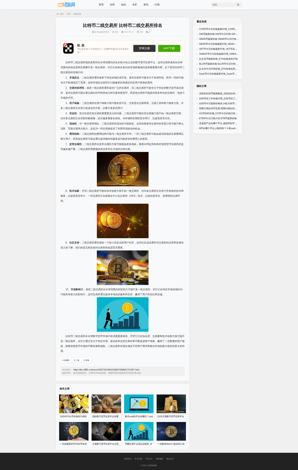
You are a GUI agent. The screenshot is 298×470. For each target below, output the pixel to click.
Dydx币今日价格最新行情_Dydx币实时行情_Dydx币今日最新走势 (233, 73)
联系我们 (128, 459)
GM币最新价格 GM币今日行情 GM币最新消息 (223, 34)
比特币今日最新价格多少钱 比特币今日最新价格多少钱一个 (229, 103)
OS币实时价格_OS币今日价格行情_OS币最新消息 (225, 113)
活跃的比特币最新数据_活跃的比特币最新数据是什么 (226, 93)
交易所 (66, 360)
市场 (86, 360)
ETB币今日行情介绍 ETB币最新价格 (218, 118)
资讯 (145, 4)
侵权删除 (159, 459)
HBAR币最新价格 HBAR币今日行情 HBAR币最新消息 (227, 39)
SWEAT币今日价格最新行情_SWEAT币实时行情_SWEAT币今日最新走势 (237, 54)
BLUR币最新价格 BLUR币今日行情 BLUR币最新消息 (226, 63)
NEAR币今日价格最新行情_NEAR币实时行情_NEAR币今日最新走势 (234, 44)
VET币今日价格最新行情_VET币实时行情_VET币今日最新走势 (231, 49)
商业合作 (170, 459)
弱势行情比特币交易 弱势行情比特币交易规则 (222, 108)
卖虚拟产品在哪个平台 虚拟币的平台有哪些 (221, 123)
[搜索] (238, 4)
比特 (112, 4)
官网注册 (144, 48)
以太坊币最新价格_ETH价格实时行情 (218, 58)
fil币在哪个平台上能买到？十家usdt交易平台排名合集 (226, 128)
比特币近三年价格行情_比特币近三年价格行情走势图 (226, 98)
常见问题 (138, 459)
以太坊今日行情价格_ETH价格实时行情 (219, 68)
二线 (76, 360)
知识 (123, 4)
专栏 (134, 4)
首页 (101, 4)
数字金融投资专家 (102, 32)
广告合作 (149, 459)
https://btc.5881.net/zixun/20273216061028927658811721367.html (106, 369)
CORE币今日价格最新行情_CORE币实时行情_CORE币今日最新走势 (235, 29)
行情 (157, 4)
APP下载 (169, 48)
